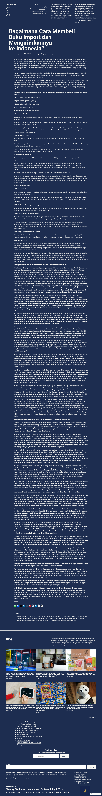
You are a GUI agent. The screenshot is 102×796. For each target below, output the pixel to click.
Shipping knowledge (47, 54)
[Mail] (30, 4)
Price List (20, 738)
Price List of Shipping (80, 776)
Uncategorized (21, 745)
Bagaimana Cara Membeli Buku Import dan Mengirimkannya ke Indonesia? (42, 39)
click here (42, 9)
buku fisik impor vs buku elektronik (62, 616)
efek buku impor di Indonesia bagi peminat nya (45, 618)
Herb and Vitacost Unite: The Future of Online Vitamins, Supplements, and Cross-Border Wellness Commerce (50, 674)
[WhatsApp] (32, 4)
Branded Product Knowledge (26, 722)
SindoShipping (11, 4)
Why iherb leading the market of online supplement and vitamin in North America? (80, 673)
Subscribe (64, 756)
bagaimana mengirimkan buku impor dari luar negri (33, 616)
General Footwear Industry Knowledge (29, 728)
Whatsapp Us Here (79, 774)
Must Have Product (23, 734)
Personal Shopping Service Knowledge (29, 736)
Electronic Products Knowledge (27, 726)
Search (8, 764)
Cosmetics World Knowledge (26, 724)
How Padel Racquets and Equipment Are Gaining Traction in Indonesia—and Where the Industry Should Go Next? (20, 674)
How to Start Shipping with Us (82, 779)
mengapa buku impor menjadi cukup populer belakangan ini (56, 620)
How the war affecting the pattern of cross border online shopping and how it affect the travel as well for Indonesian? (20, 707)
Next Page (92, 717)
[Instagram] (35, 4)
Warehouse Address (80, 777)
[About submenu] (10, 14)
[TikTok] (37, 4)
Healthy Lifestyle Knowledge (26, 732)
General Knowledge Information (27, 730)
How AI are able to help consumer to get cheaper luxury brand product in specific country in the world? (79, 707)
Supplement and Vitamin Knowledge (29, 743)
